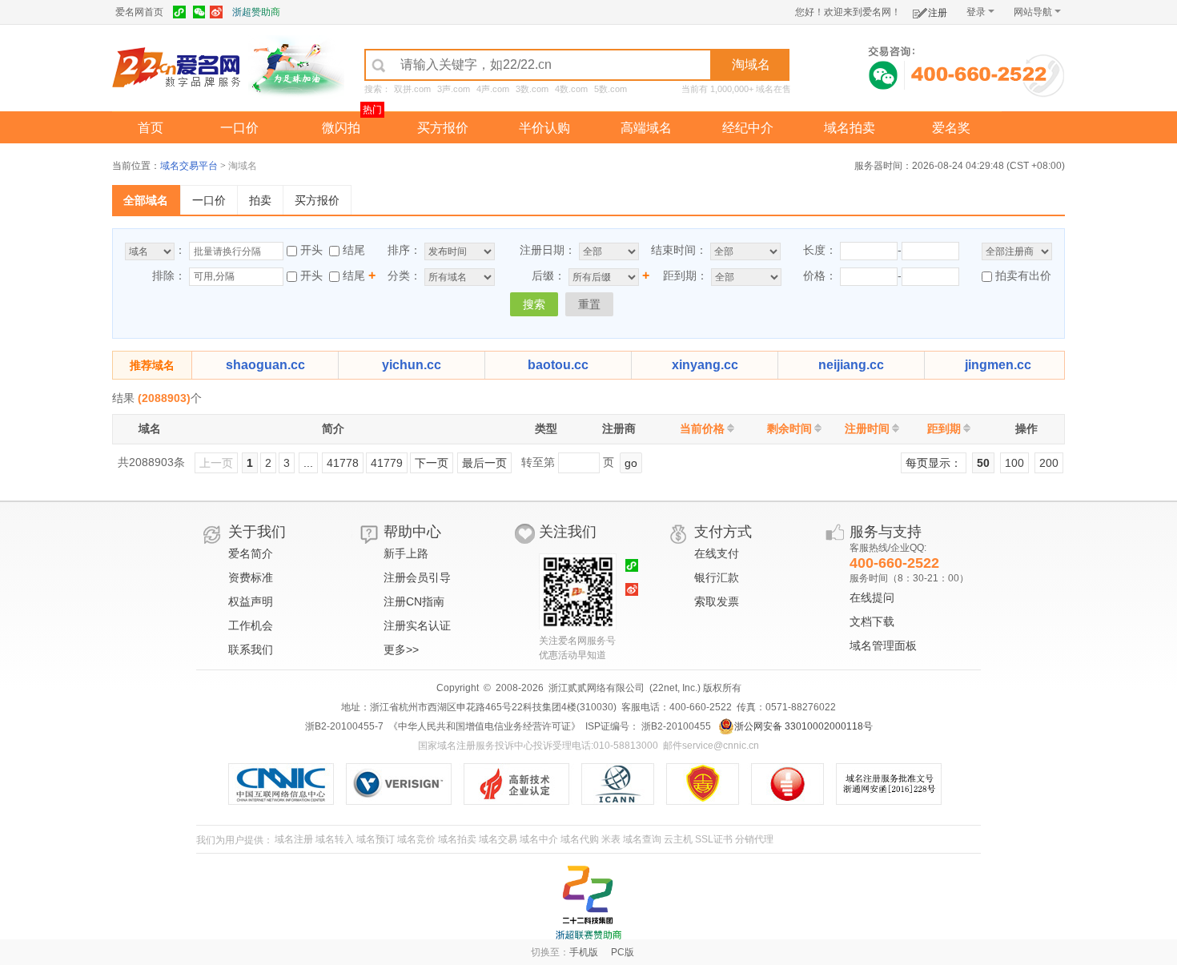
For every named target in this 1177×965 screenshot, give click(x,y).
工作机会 (250, 625)
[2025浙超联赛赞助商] (588, 902)
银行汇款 (716, 577)
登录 (976, 12)
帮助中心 (412, 532)
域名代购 (579, 839)
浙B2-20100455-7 (344, 726)
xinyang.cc (705, 365)
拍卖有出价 (1021, 275)
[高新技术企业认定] (522, 784)
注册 (937, 12)
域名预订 (375, 839)
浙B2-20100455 (675, 726)
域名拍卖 (849, 128)
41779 (387, 462)
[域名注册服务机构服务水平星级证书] (795, 784)
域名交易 (498, 839)
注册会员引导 (417, 577)
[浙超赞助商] (296, 66)
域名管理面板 (883, 645)
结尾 (354, 249)
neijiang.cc (851, 365)
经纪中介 (747, 128)
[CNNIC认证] (287, 784)
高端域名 (646, 128)
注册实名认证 (417, 625)
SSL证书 (714, 839)
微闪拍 (341, 128)
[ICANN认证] (624, 784)
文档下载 (872, 621)
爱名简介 (250, 553)
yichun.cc (411, 365)
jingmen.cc (998, 365)
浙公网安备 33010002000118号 (803, 726)
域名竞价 (416, 839)
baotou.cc (558, 365)
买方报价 (442, 128)
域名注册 (294, 839)
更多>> (401, 649)
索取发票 (716, 601)
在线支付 (716, 553)
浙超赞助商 (256, 12)
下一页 (431, 462)
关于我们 (257, 532)
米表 (611, 839)
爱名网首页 (139, 12)
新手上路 (406, 553)
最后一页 (484, 462)
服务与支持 (886, 532)
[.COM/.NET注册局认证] (405, 784)
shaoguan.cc (265, 365)
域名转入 (334, 839)
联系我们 (250, 649)
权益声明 (250, 601)
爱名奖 (951, 128)
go (631, 462)
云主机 (678, 839)
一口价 (239, 128)
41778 (343, 462)
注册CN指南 (414, 601)
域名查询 (642, 839)
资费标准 (250, 577)
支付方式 (723, 532)
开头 (311, 249)
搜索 (534, 304)
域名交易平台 (189, 165)
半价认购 (544, 128)
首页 (150, 128)
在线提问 (872, 597)
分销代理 (754, 839)
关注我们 (568, 532)
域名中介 (539, 839)
